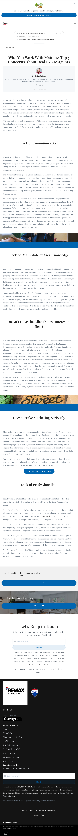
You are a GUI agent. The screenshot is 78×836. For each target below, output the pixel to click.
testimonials (46, 516)
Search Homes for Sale (12, 745)
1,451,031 (60, 103)
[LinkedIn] (7, 710)
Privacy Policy (39, 815)
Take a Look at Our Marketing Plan (39, 471)
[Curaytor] (12, 721)
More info (14, 828)
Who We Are (8, 733)
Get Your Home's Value (12, 749)
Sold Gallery (8, 761)
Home (5, 729)
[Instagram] (11, 710)
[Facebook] (3, 710)
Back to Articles (12, 47)
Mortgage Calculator (12, 757)
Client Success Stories (12, 737)
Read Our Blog (9, 753)
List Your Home (9, 741)
